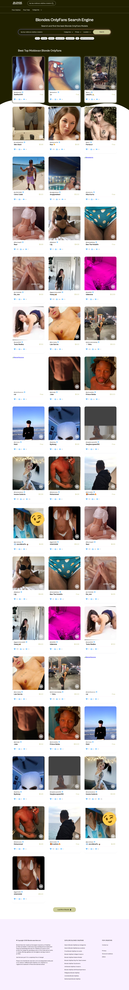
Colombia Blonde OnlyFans (71, 976)
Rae (51, 145)
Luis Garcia (54, 344)
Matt (16, 444)
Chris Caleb (18, 195)
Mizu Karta (90, 195)
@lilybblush (53, 242)
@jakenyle (53, 392)
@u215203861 (18, 192)
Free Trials (26, 10)
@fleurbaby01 (18, 242)
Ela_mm (17, 295)
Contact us (105, 945)
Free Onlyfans (16, 10)
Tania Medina (19, 344)
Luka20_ (89, 95)
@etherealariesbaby (91, 342)
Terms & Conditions (107, 954)
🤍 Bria (89, 344)
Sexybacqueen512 (93, 444)
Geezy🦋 (53, 295)
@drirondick (89, 492)
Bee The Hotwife (92, 245)
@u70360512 (18, 292)
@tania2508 (17, 342)
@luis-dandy (53, 342)
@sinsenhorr (53, 92)
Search (102, 32)
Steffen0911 (18, 95)
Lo (51, 95)
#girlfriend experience (87, 38)
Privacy (104, 950)
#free (37, 38)
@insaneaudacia (18, 492)
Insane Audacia (19, 494)
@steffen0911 (17, 92)
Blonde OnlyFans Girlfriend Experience (75, 969)
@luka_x (88, 92)
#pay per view (60, 38)
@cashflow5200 (18, 142)
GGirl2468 (54, 544)
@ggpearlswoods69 (55, 292)
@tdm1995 (89, 292)
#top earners (70, 38)
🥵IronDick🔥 (91, 494)
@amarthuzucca (18, 392)
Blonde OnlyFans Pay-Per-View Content (75, 960)
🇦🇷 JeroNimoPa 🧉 (21, 544)
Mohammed (54, 494)
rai (15, 394)
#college (44, 38)
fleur (15, 245)
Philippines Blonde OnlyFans (72, 973)
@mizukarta (89, 192)
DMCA (104, 957)
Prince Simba (91, 394)
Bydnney (53, 444)
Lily (51, 245)
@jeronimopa (17, 542)
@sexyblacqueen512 (91, 442)
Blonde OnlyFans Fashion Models (73, 957)
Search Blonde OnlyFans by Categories (75, 945)
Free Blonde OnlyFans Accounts (73, 951)
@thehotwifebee (90, 242)
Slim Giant (18, 145)
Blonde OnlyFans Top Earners (72, 963)
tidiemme (89, 295)
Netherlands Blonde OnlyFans (72, 979)
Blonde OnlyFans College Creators (73, 954)
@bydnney (53, 442)
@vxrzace (17, 442)
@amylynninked (54, 192)
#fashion (51, 38)
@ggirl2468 (53, 542)
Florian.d (89, 145)
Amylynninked (55, 195)
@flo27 (88, 142)
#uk (77, 38)
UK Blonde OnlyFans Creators (72, 966)
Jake (52, 394)
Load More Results (63, 909)
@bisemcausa (54, 492)
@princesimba (90, 392)
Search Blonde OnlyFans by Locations (74, 948)
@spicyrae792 (54, 142)
